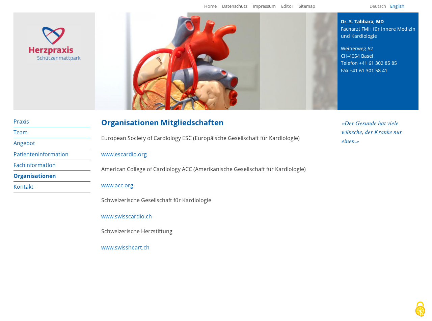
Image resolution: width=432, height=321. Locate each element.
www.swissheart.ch (125, 247)
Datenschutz (234, 6)
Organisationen (35, 176)
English (397, 6)
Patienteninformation (41, 154)
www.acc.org (117, 185)
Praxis (21, 121)
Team (21, 132)
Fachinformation (35, 165)
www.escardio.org (124, 154)
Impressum (264, 6)
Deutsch (378, 6)
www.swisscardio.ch (126, 216)
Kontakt (23, 186)
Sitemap (307, 6)
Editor (287, 6)
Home (210, 6)
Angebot (24, 143)
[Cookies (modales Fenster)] (420, 309)
